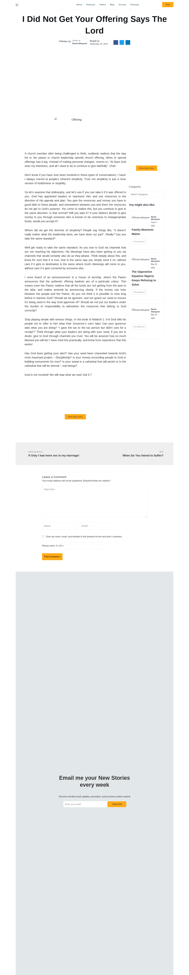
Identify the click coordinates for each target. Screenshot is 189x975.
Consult (122, 4)
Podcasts (90, 4)
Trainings (134, 4)
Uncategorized (139, 241)
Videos (102, 4)
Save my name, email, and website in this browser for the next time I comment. (84, 536)
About (79, 4)
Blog (112, 4)
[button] (151, 4)
